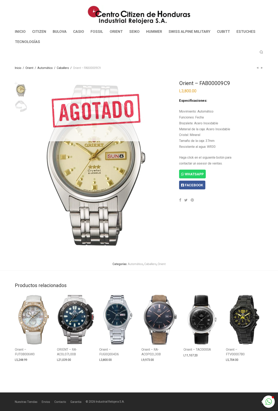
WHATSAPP (194, 174)
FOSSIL (97, 31)
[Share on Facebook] (180, 200)
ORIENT (116, 31)
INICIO (20, 31)
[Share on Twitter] (186, 200)
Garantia (75, 401)
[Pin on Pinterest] (192, 200)
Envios (46, 401)
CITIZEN (39, 31)
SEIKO (134, 31)
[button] (269, 402)
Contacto (60, 401)
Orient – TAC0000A (197, 349)
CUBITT (223, 31)
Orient (29, 68)
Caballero (63, 68)
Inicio (18, 68)
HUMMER (154, 31)
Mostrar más (21, 359)
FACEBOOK (193, 185)
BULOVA (60, 31)
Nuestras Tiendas (26, 401)
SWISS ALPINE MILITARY (189, 31)
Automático (45, 68)
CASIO (78, 31)
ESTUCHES (245, 31)
